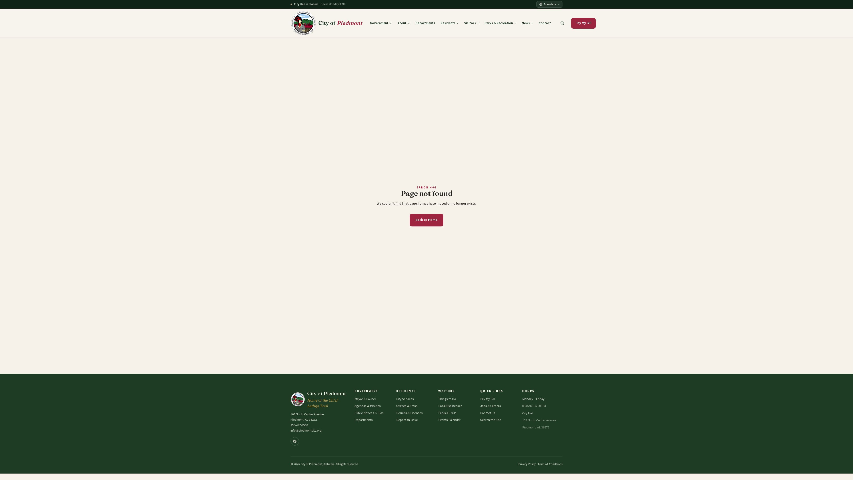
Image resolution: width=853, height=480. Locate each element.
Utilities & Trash (407, 406)
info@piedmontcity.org (306, 430)
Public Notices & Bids (369, 413)
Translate (550, 4)
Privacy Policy (527, 464)
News (526, 23)
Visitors (470, 23)
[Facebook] (295, 441)
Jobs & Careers (490, 406)
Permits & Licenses (409, 413)
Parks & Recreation (499, 23)
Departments (425, 23)
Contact (545, 23)
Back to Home (426, 219)
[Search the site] (562, 23)
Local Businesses (450, 406)
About (402, 23)
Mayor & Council (365, 399)
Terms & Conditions (550, 464)
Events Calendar (449, 420)
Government (379, 23)
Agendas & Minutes (368, 406)
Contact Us (487, 413)
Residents (447, 23)
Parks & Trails (447, 413)
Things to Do (447, 399)
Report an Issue (407, 420)
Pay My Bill (583, 22)
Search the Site (490, 420)
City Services (405, 399)
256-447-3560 (299, 425)
